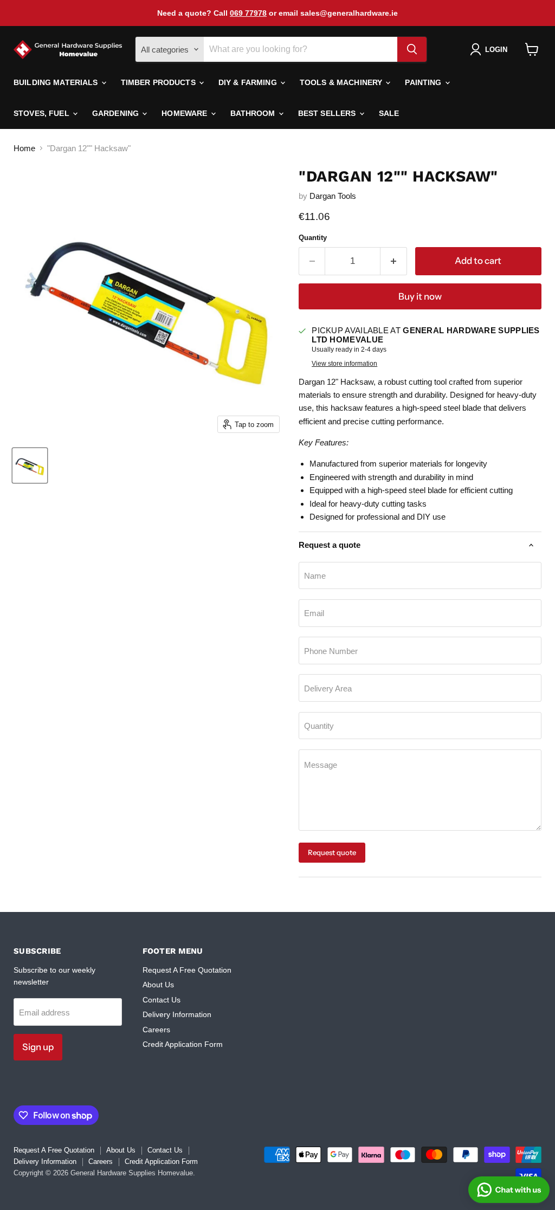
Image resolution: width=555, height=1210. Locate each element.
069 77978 (248, 13)
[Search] (412, 49)
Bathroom (254, 113)
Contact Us (161, 999)
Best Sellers (328, 113)
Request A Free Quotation (187, 970)
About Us (158, 984)
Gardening (116, 113)
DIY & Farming (248, 82)
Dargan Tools (332, 195)
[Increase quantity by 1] (393, 261)
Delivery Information (177, 1014)
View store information (344, 363)
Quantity (313, 238)
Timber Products (159, 82)
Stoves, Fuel (43, 113)
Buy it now (420, 296)
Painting (424, 82)
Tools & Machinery (342, 82)
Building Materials (57, 82)
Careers (156, 1029)
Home (24, 148)
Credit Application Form (183, 1044)
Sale (389, 113)
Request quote (332, 852)
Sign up (38, 1046)
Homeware (185, 113)
